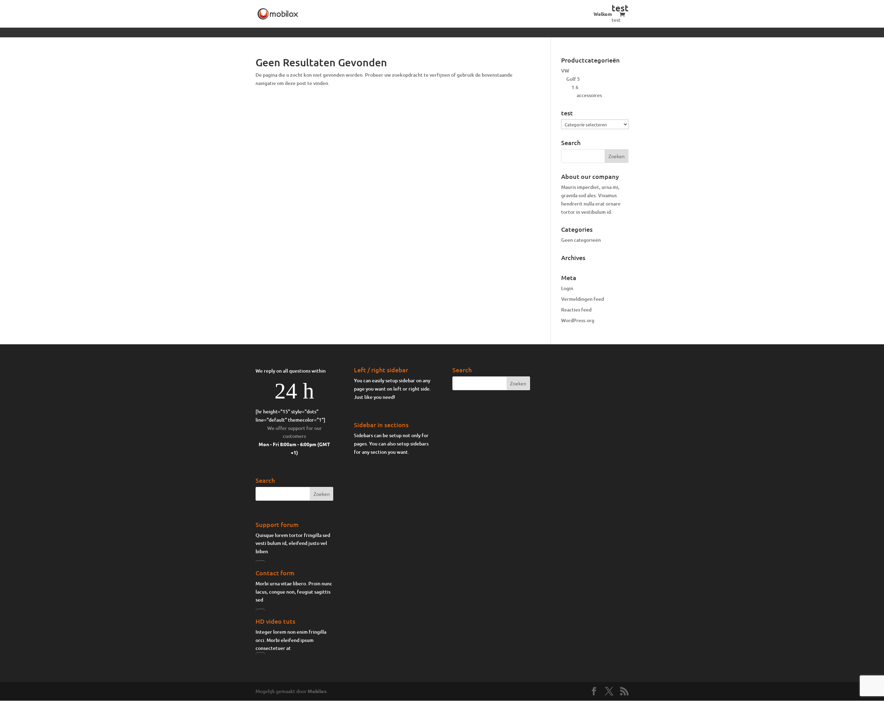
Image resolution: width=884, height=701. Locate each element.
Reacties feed (576, 309)
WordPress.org (577, 320)
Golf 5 (573, 79)
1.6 (574, 87)
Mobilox (317, 691)
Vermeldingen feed (582, 299)
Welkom (603, 14)
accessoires (589, 95)
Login (567, 288)
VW (565, 70)
